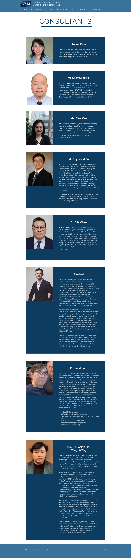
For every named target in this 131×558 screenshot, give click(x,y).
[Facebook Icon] (105, 550)
